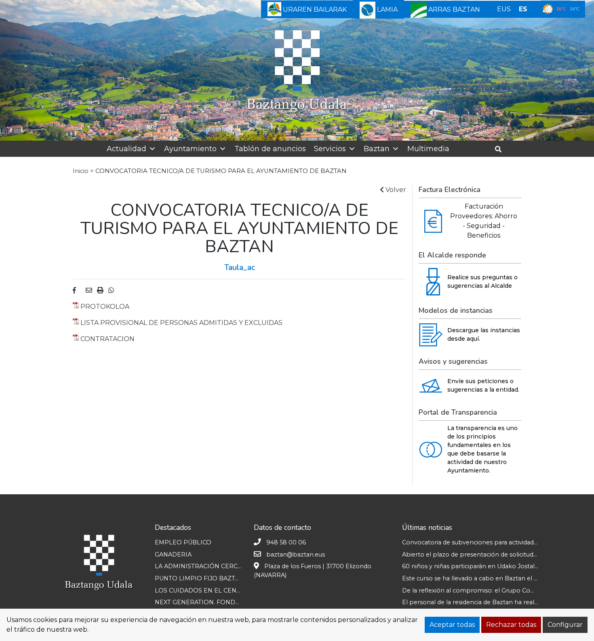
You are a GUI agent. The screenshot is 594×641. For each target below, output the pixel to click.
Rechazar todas (511, 624)
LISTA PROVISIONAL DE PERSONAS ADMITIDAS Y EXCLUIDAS (181, 323)
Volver (395, 190)
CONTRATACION (107, 339)
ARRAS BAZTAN (453, 9)
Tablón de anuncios (270, 148)
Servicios (330, 148)
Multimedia (428, 148)
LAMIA (386, 9)
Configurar (565, 624)
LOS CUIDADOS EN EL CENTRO (202, 590)
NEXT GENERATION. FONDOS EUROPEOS (218, 602)
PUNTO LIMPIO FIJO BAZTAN (199, 578)
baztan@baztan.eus (295, 554)
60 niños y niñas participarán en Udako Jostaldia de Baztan (488, 566)
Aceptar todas (452, 624)
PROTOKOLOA (104, 306)
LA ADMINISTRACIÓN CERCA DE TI (207, 566)
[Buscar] (501, 149)
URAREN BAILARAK (314, 9)
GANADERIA (173, 554)
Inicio (80, 171)
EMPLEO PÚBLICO (183, 542)
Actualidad (126, 148)
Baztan (377, 148)
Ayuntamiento (190, 148)
